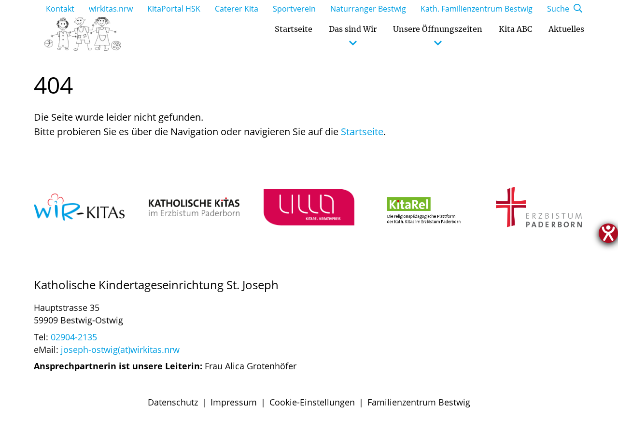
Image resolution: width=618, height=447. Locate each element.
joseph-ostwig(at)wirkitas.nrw (120, 349)
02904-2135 (74, 337)
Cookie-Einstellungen (312, 402)
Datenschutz (173, 402)
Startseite (362, 131)
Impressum (234, 402)
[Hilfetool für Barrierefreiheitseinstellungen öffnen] (608, 233)
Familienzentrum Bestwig (418, 402)
